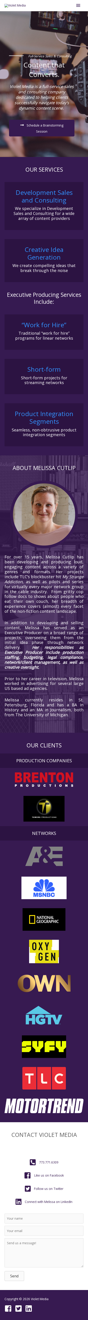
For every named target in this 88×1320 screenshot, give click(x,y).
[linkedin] (30, 1308)
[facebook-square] (9, 1308)
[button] (41, 128)
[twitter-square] (19, 1308)
